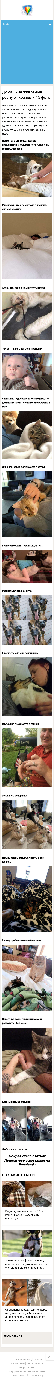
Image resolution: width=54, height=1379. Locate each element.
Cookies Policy (36, 1375)
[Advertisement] (27, 56)
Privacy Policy (19, 1375)
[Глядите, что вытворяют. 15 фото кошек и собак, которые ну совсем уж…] (27, 1194)
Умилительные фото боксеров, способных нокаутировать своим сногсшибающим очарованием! (26, 1264)
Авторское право (26, 1367)
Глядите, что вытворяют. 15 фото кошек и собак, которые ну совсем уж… (26, 1215)
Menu (6, 23)
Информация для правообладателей (27, 1371)
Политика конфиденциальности (27, 1363)
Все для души (18, 1359)
